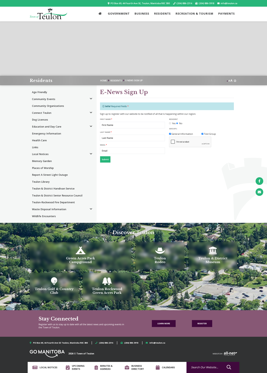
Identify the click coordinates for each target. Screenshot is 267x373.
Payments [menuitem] (226, 13)
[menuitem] (100, 14)
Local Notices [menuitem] (40, 154)
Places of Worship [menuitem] (43, 168)
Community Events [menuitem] (43, 99)
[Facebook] (259, 181)
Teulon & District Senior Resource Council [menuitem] (57, 195)
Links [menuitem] (35, 147)
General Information (182, 133)
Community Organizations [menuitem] (48, 106)
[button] (91, 99)
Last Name (106, 132)
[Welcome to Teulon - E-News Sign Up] (48, 13)
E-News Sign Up (134, 80)
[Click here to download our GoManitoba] (47, 353)
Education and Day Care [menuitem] (46, 126)
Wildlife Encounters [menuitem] (44, 216)
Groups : (173, 128)
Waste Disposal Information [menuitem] (49, 209)
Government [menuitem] (119, 13)
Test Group (210, 133)
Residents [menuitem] (162, 13)
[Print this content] (235, 80)
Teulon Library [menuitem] (41, 181)
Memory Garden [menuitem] (42, 161)
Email (103, 145)
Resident (173, 119)
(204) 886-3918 (131, 342)
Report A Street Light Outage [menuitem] (50, 174)
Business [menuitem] (141, 13)
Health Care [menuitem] (39, 140)
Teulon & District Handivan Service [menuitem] (53, 188)
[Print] (259, 192)
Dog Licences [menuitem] (40, 119)
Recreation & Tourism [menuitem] (194, 13)
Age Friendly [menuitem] (39, 92)
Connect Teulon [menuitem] (41, 112)
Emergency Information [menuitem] (46, 133)
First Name (106, 119)
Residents (116, 80)
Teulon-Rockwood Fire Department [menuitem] (53, 202)
